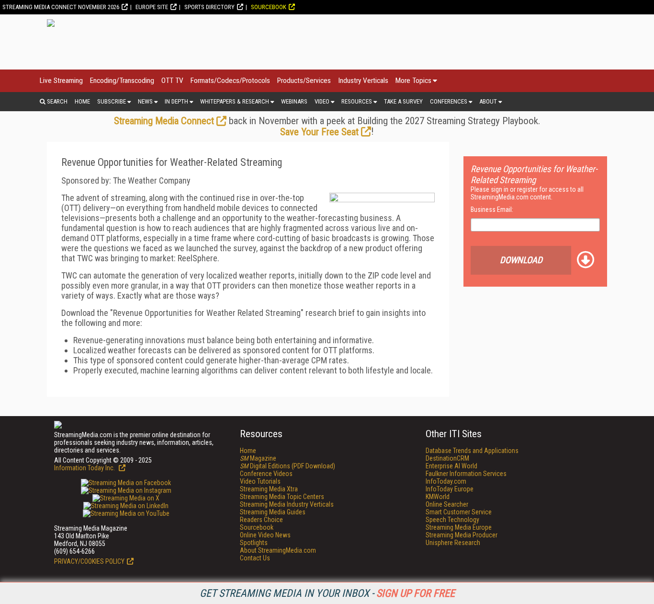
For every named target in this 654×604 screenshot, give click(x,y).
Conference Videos (266, 473)
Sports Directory (209, 7)
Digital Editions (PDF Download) (287, 466)
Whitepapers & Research (234, 101)
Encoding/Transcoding (122, 80)
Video (322, 101)
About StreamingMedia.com (278, 550)
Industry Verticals (363, 80)
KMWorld (438, 496)
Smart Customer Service (459, 512)
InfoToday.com (446, 481)
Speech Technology (452, 519)
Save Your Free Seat (319, 132)
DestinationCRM (447, 458)
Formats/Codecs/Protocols (230, 80)
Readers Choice (261, 519)
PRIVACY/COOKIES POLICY (89, 561)
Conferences (448, 101)
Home (82, 101)
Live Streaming (61, 80)
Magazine (258, 458)
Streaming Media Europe (459, 527)
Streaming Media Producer (461, 535)
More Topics (413, 80)
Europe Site (151, 7)
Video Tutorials (260, 481)
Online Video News (265, 535)
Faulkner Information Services (466, 473)
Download (521, 260)
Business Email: (492, 209)
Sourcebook (268, 7)
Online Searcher (447, 504)
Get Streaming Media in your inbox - (327, 593)
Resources (356, 101)
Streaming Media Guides (272, 512)
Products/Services (304, 80)
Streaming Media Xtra (269, 489)
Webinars (294, 101)
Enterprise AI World (451, 466)
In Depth (176, 101)
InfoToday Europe (450, 489)
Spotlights (254, 542)
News (145, 101)
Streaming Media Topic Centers (282, 496)
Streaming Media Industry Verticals (287, 504)
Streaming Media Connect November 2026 (60, 7)
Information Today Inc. (85, 468)
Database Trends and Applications (472, 450)
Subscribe (111, 101)
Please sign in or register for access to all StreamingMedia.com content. (527, 193)
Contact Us (255, 558)
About (488, 101)
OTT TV (172, 80)
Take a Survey (403, 101)
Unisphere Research (453, 542)
